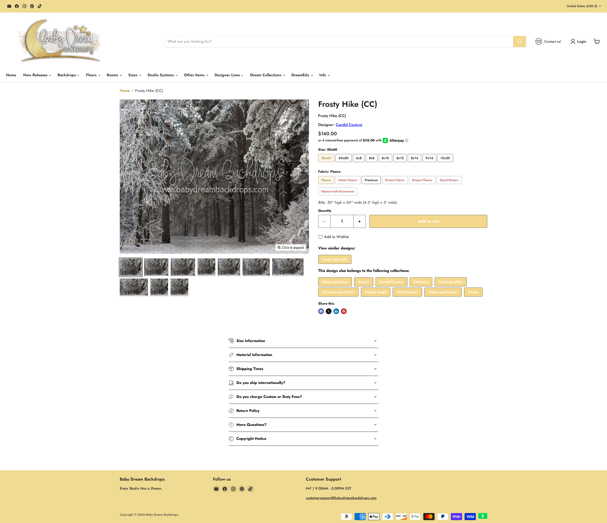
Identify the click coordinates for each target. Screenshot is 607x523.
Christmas (421, 282)
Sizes (133, 75)
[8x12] (400, 163)
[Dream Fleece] (423, 185)
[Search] (519, 41)
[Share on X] (328, 311)
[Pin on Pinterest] (344, 311)
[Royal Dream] (450, 185)
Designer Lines (228, 75)
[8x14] (415, 163)
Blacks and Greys (335, 282)
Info (323, 75)
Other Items (195, 75)
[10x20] (445, 163)
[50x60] (327, 163)
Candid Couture (349, 124)
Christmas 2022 (451, 282)
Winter (473, 292)
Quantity (324, 210)
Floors (92, 75)
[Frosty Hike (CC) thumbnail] (130, 267)
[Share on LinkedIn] (336, 311)
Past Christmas (407, 292)
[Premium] (372, 185)
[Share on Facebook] (321, 311)
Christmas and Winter (338, 292)
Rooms (113, 75)
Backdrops (67, 75)
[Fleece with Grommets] (338, 196)
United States (582, 6)
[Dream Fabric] (395, 185)
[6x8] (359, 163)
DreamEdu (300, 75)
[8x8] (372, 163)
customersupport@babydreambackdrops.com (341, 497)
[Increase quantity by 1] (360, 221)
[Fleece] (326, 185)
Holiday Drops (375, 292)
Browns (363, 282)
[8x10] (386, 163)
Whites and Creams (443, 292)
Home (11, 75)
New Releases (36, 75)
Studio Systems (161, 75)
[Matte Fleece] (348, 185)
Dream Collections (266, 75)
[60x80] (344, 163)
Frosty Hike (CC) (334, 259)
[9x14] (430, 163)
